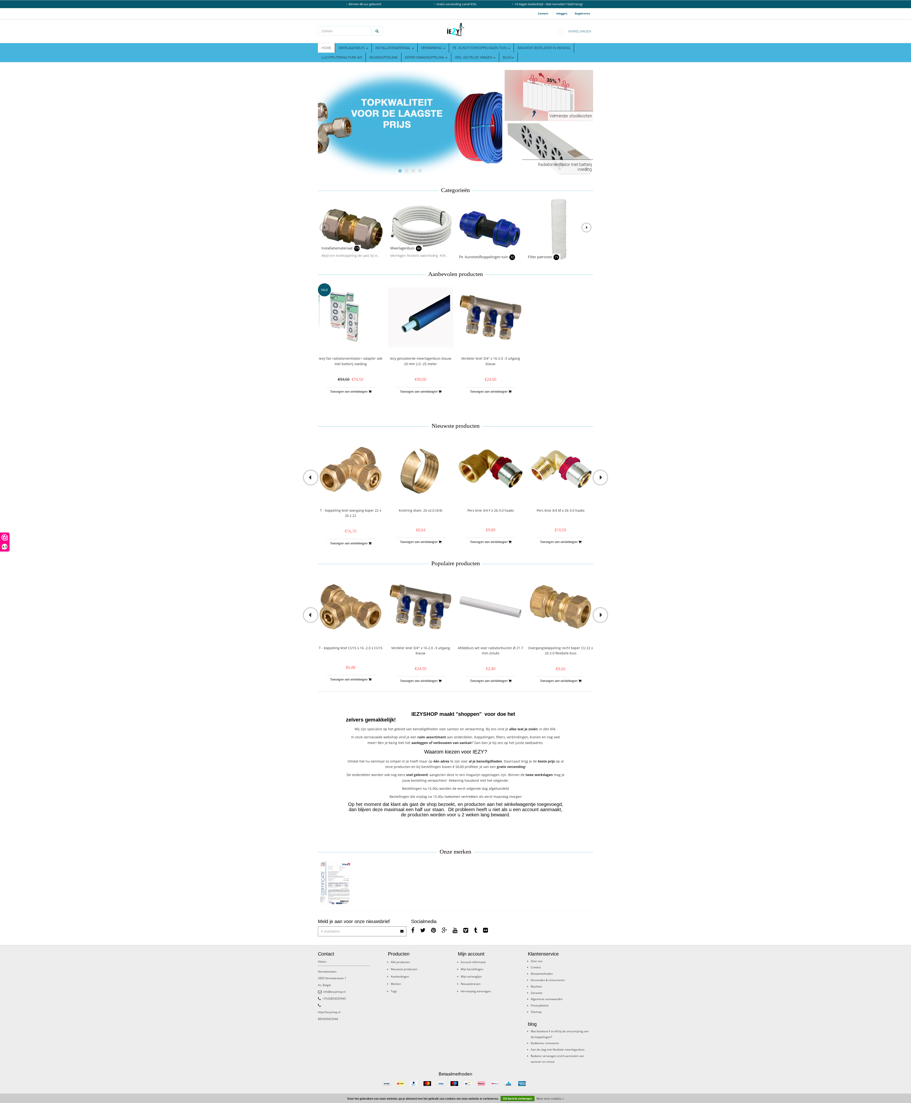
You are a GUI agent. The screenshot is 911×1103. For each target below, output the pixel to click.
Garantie (536, 993)
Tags (394, 991)
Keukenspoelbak (383, 57)
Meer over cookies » (550, 1098)
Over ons (537, 961)
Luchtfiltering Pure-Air (341, 57)
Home (326, 48)
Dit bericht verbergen (517, 1098)
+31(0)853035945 (334, 999)
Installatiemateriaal (393, 48)
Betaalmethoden (542, 974)
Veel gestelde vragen (474, 57)
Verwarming (432, 48)
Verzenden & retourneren (548, 980)
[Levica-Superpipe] (335, 884)
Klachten (536, 986)
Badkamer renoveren (545, 1043)
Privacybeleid (539, 1005)
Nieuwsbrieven (470, 984)
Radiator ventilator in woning (543, 48)
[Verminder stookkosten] (549, 95)
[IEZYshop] (455, 30)
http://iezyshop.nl (329, 1012)
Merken (396, 984)
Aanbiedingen (400, 976)
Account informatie (473, 962)
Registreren (582, 13)
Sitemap (536, 1012)
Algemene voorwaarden (546, 999)
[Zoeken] (377, 31)
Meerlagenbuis (352, 48)
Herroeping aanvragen (476, 991)
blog (507, 57)
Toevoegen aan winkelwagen (349, 391)
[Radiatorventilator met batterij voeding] (549, 148)
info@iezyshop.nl (334, 992)
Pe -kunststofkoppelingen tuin (480, 48)
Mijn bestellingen (472, 969)
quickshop (350, 340)
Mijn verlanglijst (471, 976)
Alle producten (400, 962)
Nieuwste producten (404, 969)
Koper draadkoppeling (425, 57)
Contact (543, 13)
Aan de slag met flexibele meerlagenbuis (558, 1050)
